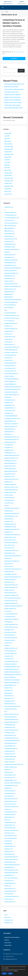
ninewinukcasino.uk (9, 640)
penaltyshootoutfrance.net (11, 669)
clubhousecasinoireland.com (12, 389)
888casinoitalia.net (9, 228)
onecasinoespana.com (10, 653)
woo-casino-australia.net (11, 878)
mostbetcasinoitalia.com (11, 603)
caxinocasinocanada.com (11, 373)
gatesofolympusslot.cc (10, 463)
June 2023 (7, 162)
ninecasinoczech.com (10, 632)
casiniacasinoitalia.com (10, 328)
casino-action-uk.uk (9, 336)
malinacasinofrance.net (10, 587)
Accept (4, 973)
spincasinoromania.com (10, 798)
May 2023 (7, 165)
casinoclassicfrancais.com (11, 347)
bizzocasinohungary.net (10, 302)
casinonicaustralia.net (10, 363)
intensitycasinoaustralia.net (11, 508)
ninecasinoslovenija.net (10, 637)
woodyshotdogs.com (9, 883)
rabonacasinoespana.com (11, 722)
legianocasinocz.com (10, 537)
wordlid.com (7, 886)
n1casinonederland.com (10, 614)
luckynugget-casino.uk (10, 574)
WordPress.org (8, 922)
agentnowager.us (9, 236)
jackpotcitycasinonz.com (11, 516)
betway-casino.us (9, 281)
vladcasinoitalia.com (9, 862)
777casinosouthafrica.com (11, 217)
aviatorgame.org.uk (9, 246)
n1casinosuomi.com (9, 616)
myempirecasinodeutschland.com (13, 606)
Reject (10, 973)
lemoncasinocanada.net (10, 542)
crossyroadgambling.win (10, 415)
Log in (6, 914)
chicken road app (9, 376)
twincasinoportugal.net (10, 838)
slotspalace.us (8, 788)
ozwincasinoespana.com (11, 661)
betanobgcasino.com (10, 265)
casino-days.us (8, 339)
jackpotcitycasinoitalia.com (11, 513)
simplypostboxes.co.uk (10, 780)
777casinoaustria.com (10, 215)
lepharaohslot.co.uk (9, 553)
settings (16, 970)
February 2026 (8, 144)
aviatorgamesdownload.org (11, 249)
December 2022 (8, 178)
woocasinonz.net (9, 880)
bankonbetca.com (9, 257)
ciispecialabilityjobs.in (10, 384)
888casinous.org (8, 231)
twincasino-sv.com (9, 833)
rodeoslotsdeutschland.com (11, 740)
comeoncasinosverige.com (11, 394)
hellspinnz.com (8, 481)
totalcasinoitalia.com (10, 827)
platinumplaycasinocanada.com (13, 674)
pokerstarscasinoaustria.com (12, 706)
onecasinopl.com (9, 658)
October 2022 (8, 183)
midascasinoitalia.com (10, 592)
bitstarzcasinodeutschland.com (12, 299)
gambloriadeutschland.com (11, 455)
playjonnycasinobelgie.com (11, 682)
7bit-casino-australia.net (11, 223)
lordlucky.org (7, 558)
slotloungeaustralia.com (10, 785)
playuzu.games (8, 693)
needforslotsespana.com (11, 624)
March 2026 (7, 141)
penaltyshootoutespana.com (12, 666)
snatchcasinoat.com (9, 790)
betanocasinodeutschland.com (12, 268)
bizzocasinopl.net (9, 307)
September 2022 (8, 186)
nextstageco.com (9, 629)
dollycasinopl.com (9, 431)
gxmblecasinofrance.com (11, 479)
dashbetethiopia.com (10, 421)
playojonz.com (8, 687)
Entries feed (7, 917)
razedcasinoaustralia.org (11, 730)
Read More (14, 58)
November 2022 (8, 181)
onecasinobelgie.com (10, 650)
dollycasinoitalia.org (9, 429)
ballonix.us (7, 252)
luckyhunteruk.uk (9, 571)
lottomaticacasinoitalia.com (11, 561)
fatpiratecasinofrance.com (11, 437)
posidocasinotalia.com (10, 709)
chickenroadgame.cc (10, 381)
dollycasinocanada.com (10, 426)
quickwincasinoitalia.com (11, 719)
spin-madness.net (9, 796)
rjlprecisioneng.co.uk (10, 735)
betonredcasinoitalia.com (11, 273)
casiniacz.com (8, 334)
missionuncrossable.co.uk (11, 595)
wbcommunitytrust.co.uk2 (11, 870)
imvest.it (6, 505)
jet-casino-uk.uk (8, 521)
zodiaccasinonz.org (9, 901)
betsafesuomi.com (9, 278)
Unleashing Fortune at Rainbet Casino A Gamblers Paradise (14, 23)
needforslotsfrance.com (11, 627)
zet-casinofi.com (8, 893)
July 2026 (7, 136)
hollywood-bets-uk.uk (10, 492)
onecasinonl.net (8, 656)
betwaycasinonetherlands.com (12, 286)
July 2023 (7, 159)
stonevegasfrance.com (10, 812)
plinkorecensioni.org (9, 703)
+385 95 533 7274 (7, 1)
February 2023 (8, 173)
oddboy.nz (7, 645)
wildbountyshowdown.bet (11, 872)
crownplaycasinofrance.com (12, 418)
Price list (6, 940)
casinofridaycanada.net (10, 349)
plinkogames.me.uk (9, 701)
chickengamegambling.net (11, 379)
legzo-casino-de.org (9, 540)
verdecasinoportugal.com (11, 856)
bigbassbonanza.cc (9, 291)
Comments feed (8, 920)
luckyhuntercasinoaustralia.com (13, 569)
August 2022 (7, 188)
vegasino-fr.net (8, 849)
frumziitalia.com (8, 445)
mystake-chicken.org (10, 608)
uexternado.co (8, 841)
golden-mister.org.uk (10, 466)
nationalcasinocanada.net (11, 619)
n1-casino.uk (7, 611)
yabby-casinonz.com (9, 888)
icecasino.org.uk (8, 503)
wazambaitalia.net (9, 867)
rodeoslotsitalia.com (9, 746)
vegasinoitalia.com (9, 854)
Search (5, 67)
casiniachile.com (9, 331)
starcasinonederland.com (11, 806)
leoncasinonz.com (9, 548)
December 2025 (8, 146)
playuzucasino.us (9, 695)
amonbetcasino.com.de (10, 239)
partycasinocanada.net (10, 664)
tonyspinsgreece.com (10, 822)
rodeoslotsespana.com (10, 743)
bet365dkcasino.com (10, 262)
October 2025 (8, 151)
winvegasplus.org (9, 875)
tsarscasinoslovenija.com (11, 830)
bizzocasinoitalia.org (10, 305)
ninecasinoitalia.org (9, 635)
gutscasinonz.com (9, 476)
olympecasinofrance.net (11, 648)
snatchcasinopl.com (9, 793)
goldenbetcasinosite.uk (10, 471)
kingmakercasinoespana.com (12, 534)
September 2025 (8, 154)
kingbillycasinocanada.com (11, 529)
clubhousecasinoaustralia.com (12, 386)
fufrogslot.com (8, 447)
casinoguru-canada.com (11, 352)
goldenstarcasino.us (9, 474)
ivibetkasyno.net (8, 511)
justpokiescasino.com (10, 524)
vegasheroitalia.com (9, 846)
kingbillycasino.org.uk (10, 526)
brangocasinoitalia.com (10, 323)
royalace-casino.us (9, 761)
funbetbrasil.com (9, 450)
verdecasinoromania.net (10, 859)
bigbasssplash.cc (9, 294)
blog (5, 310)
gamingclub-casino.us (10, 460)
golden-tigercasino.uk (10, 468)
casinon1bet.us (8, 360)
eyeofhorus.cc (8, 434)
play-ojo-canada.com (10, 677)
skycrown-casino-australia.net (12, 783)
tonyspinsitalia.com (9, 825)
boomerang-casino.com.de (11, 318)
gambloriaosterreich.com (11, 458)
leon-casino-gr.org (9, 545)
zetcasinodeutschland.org (11, 896)
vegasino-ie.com (8, 851)
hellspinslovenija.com (10, 484)
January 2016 (8, 194)
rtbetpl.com (7, 769)
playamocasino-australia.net (12, 680)
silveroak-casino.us (9, 777)
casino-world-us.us (9, 344)
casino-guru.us (8, 342)
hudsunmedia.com (9, 497)
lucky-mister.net (8, 563)
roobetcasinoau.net (9, 753)
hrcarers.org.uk (8, 495)
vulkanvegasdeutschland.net (12, 864)
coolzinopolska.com (9, 400)
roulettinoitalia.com (9, 759)
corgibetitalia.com (9, 405)
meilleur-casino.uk (9, 590)
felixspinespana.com (10, 442)
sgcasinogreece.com (10, 775)
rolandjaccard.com (9, 751)
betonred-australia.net (10, 270)
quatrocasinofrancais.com (11, 714)
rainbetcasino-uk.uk (19, 52)
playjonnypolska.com (10, 685)
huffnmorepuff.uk (9, 500)
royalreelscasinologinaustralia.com (13, 764)
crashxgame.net (8, 413)
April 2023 (7, 167)
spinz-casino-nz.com (10, 804)
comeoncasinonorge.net (11, 392)
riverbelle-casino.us (9, 732)
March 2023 (7, 170)
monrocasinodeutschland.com (12, 598)
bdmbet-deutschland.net (11, 260)
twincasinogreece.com (10, 835)
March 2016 (7, 191)
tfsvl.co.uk (7, 820)
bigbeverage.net (8, 297)
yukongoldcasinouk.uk (10, 891)
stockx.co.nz (7, 809)
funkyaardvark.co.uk (9, 452)
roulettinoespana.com (10, 756)
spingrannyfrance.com (10, 801)
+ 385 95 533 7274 (9, 956)
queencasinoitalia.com (10, 717)
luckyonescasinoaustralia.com (12, 577)
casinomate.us (8, 357)
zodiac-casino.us (9, 899)
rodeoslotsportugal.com (10, 748)
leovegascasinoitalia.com (11, 550)
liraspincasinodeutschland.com (12, 555)
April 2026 (7, 138)
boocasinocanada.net (10, 312)
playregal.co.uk (8, 690)
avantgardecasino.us (10, 244)
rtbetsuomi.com (8, 772)
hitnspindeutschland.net (10, 489)
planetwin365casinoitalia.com (12, 672)
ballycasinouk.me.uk (9, 254)
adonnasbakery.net (9, 233)
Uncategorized (8, 843)
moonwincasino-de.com (10, 600)
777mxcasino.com (9, 220)
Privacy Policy (7, 945)
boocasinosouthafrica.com (11, 315)
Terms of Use (7, 942)
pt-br (5, 711)
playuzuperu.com (9, 698)
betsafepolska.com (9, 276)
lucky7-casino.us (9, 566)
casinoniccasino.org (9, 365)
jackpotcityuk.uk (8, 518)
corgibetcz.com (8, 402)
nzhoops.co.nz (8, 643)
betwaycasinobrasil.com (10, 283)
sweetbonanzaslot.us (10, 814)
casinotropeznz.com (9, 368)
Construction (7, 397)
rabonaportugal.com (9, 724)
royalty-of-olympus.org (10, 767)
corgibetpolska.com (9, 408)
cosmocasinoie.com (9, 410)
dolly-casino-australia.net (11, 423)
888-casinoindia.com (10, 225)
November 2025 (8, 149)
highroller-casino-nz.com (11, 487)
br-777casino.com (9, 320)
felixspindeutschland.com (11, 439)
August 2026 (7, 133)
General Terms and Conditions (11, 937)
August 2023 (7, 157)
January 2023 (8, 175)
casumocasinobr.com (10, 371)
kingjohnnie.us (8, 532)
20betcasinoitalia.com (10, 212)
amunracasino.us (9, 241)
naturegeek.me (8, 621)
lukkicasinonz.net (9, 582)
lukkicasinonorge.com (10, 579)
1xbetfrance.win (8, 207)
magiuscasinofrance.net (11, 584)
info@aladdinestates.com (8, 3)
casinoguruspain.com (10, 355)
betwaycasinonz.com (10, 289)
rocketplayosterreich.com (11, 738)
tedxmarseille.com (9, 817)
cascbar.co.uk (8, 326)
